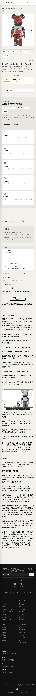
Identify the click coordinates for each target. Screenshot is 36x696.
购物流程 (21, 604)
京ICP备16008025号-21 (10, 689)
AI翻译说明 (22, 632)
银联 (15, 692)
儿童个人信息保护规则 (7, 611)
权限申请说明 (5, 617)
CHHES (9, 2)
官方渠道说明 (7, 124)
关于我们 (4, 627)
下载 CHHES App (18, 580)
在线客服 (6, 592)
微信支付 (20, 692)
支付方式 (21, 611)
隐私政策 (4, 606)
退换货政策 (16, 124)
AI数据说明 (22, 637)
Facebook (5, 55)
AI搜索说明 (22, 640)
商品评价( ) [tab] (14, 221)
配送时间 (21, 617)
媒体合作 (4, 637)
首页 (3, 8)
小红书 (24, 592)
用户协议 (4, 604)
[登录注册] (20, 2)
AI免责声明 (22, 627)
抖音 (18, 592)
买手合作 (4, 632)
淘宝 (13, 592)
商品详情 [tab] (4, 221)
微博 (20, 51)
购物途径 (21, 619)
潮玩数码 (8, 8)
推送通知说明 (22, 629)
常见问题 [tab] (24, 221)
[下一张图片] (31, 30)
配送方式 (21, 606)
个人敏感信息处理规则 (7, 609)
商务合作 (4, 635)
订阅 (31, 574)
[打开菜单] (3, 2)
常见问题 (21, 614)
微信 (9, 51)
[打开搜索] (23, 2)
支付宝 (25, 692)
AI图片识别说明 (23, 643)
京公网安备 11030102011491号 (24, 689)
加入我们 (4, 640)
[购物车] (32, 2)
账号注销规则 (5, 614)
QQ (24, 51)
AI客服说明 (22, 635)
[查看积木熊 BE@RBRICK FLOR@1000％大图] (18, 30)
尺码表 (5, 86)
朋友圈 (14, 51)
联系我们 (4, 629)
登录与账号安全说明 (7, 619)
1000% (20, 8)
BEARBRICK (14, 8)
